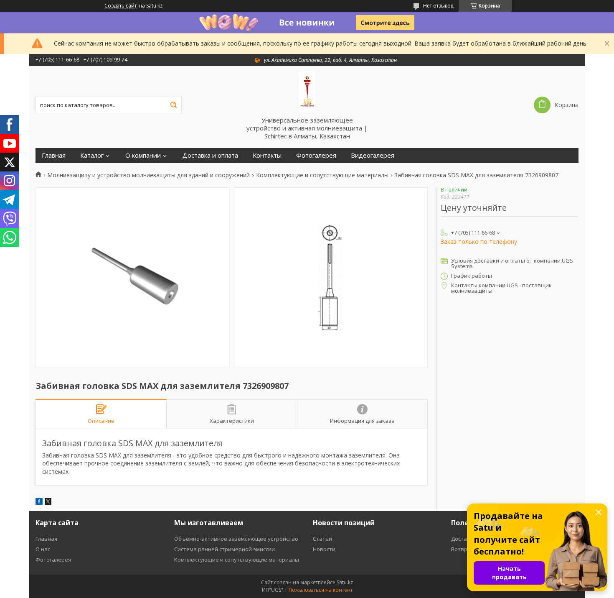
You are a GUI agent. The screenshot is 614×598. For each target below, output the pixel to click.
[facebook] (39, 502)
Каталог (92, 155)
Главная (54, 155)
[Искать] (173, 105)
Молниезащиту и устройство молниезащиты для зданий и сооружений (148, 175)
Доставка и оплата (210, 155)
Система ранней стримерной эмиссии (224, 549)
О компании (143, 155)
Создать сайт (120, 6)
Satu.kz (345, 582)
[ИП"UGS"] (307, 91)
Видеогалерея (372, 155)
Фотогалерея (316, 155)
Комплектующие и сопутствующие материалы (322, 175)
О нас (43, 549)
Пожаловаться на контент (321, 589)
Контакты (267, 155)
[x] (48, 502)
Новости (324, 549)
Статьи (322, 538)
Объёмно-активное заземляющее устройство (236, 538)
